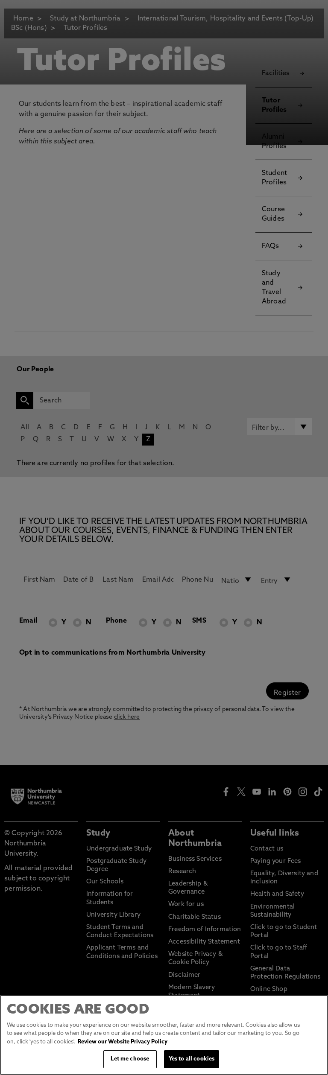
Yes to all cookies (191, 1059)
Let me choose (130, 1059)
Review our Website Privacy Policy (122, 1042)
